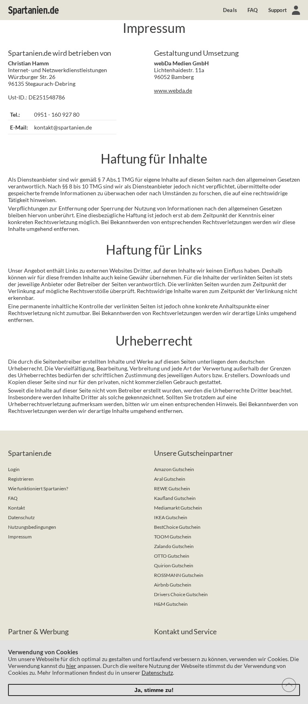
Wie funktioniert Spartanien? (38, 489)
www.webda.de (173, 90)
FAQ (252, 10)
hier (71, 665)
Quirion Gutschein (173, 565)
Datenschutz (21, 517)
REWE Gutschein (172, 489)
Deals (230, 10)
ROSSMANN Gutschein (178, 575)
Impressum (20, 537)
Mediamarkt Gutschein (178, 508)
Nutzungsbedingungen (32, 527)
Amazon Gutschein (174, 469)
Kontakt (16, 508)
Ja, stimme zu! (154, 690)
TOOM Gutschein (172, 537)
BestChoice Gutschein (177, 527)
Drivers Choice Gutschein (181, 594)
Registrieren (21, 479)
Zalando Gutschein (174, 546)
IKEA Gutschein (170, 517)
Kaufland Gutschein (175, 498)
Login (14, 469)
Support (277, 10)
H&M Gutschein (171, 604)
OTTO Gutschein (171, 556)
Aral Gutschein (169, 479)
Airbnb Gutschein (172, 585)
